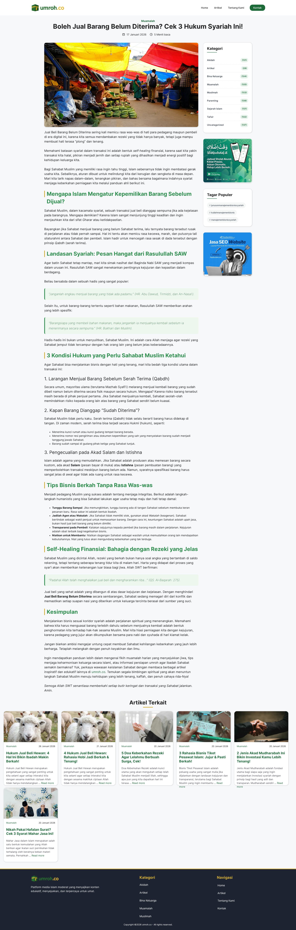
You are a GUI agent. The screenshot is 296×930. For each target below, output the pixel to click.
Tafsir (210, 116)
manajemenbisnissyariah (223, 219)
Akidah (211, 60)
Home (204, 7)
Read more (47, 783)
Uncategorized (215, 124)
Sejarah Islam (214, 108)
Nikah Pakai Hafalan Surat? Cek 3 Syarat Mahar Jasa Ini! (29, 832)
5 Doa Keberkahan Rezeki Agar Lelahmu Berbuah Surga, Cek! (142, 757)
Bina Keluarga (214, 76)
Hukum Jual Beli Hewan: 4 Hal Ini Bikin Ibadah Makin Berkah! (27, 757)
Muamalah (148, 21)
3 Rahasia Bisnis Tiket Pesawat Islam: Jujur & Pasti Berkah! (202, 757)
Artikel (218, 7)
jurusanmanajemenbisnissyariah (227, 205)
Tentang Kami (236, 7)
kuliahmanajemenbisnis (223, 212)
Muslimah (212, 92)
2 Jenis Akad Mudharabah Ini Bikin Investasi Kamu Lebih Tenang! (261, 757)
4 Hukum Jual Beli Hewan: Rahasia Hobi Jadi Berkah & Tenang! (86, 757)
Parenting (212, 100)
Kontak (257, 7)
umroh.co (98, 672)
